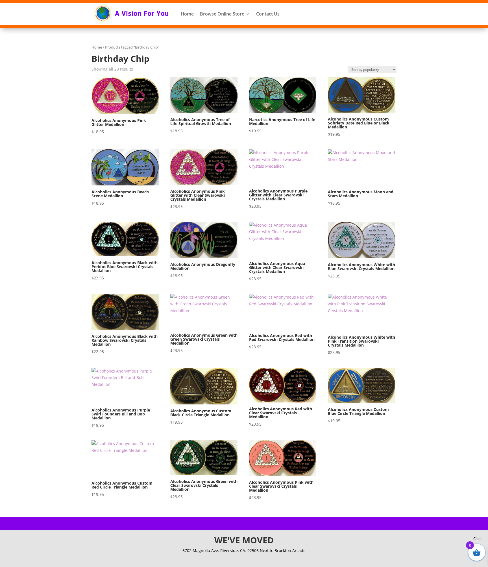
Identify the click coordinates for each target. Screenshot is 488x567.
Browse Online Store (222, 14)
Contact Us (268, 14)
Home (187, 14)
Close (477, 538)
